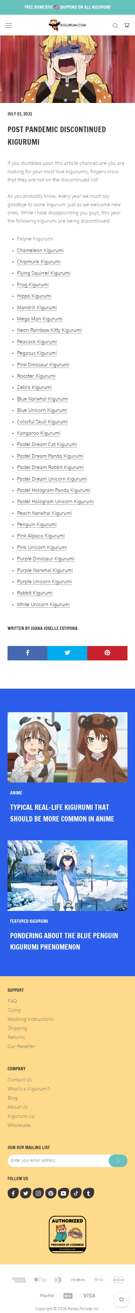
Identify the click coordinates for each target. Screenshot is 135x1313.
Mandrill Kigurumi (37, 307)
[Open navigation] (9, 25)
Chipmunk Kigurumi (39, 261)
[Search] (115, 25)
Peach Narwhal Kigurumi (44, 513)
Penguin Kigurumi (37, 524)
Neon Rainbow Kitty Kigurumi (49, 330)
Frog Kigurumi (33, 284)
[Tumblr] (88, 1193)
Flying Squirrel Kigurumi (43, 273)
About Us (18, 1107)
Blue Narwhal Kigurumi (42, 398)
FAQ (12, 1001)
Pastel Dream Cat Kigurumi (47, 444)
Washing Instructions (30, 1019)
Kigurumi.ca (21, 1116)
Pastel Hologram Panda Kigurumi (53, 490)
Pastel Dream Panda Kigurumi (50, 456)
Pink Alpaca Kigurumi (41, 535)
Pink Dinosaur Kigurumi (43, 364)
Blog (13, 1097)
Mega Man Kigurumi (39, 318)
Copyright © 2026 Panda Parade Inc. (67, 1309)
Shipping (17, 1028)
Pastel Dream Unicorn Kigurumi (52, 479)
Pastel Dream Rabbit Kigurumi (50, 467)
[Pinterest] (50, 1193)
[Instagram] (38, 1193)
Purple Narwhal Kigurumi (45, 570)
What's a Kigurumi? (29, 1088)
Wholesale (19, 1125)
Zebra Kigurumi (34, 387)
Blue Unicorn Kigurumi (42, 410)
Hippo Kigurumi (34, 296)
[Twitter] (25, 1193)
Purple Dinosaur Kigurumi (45, 558)
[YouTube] (63, 1193)
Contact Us (20, 1079)
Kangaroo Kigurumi (38, 433)
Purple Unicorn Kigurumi (44, 581)
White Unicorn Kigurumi (43, 604)
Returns (16, 1037)
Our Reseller (21, 1046)
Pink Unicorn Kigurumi (42, 547)
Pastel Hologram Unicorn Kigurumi (55, 501)
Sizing (14, 1010)
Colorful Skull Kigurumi (42, 421)
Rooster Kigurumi (36, 376)
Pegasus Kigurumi (37, 353)
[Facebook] (13, 1193)
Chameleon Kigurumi (40, 250)
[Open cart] (126, 25)
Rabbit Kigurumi (35, 592)
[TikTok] (75, 1193)
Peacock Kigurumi (37, 341)
